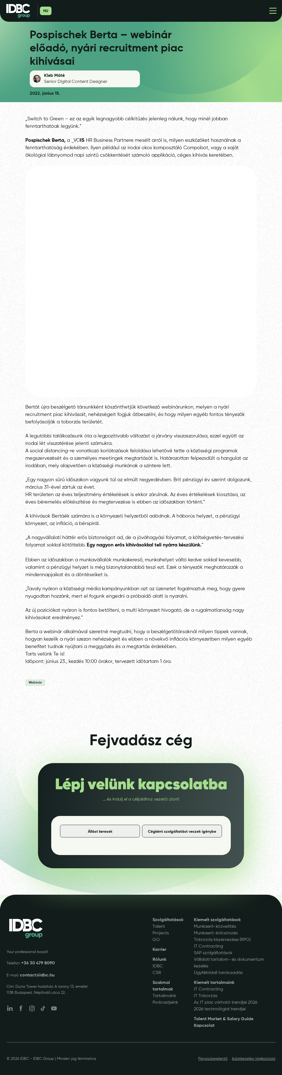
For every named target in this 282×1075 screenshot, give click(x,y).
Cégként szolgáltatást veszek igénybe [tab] (182, 832)
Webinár (35, 682)
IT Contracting (208, 946)
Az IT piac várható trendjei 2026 (225, 1002)
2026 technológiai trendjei (220, 1009)
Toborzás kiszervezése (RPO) (222, 940)
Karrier (159, 950)
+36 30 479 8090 (38, 963)
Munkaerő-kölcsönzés (216, 933)
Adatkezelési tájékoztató (253, 1059)
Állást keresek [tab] (100, 832)
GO (156, 940)
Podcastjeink (165, 1002)
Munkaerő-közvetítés (215, 926)
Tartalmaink (164, 996)
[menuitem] (45, 11)
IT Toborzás (205, 996)
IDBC (158, 966)
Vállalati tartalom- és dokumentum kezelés (229, 962)
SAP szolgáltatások (213, 953)
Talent (159, 926)
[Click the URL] (26, 928)
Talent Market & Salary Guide (223, 1019)
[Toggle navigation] (273, 10)
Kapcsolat (204, 1026)
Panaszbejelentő (212, 1059)
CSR (157, 973)
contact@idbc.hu (37, 975)
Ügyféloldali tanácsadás (218, 973)
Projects (161, 933)
